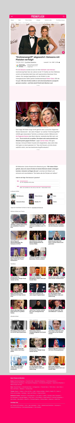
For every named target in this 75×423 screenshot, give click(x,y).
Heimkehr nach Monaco (48, 69)
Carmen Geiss (44, 140)
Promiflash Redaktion (30, 62)
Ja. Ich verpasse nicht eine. (27, 182)
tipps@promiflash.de (37, 207)
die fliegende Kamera (22, 136)
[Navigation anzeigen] (11, 16)
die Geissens (22, 69)
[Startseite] (38, 16)
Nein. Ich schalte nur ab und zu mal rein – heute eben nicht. (35, 187)
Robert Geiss (50, 78)
